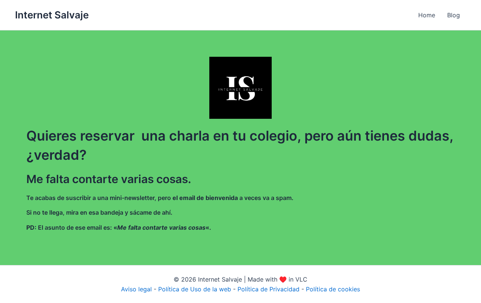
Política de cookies (333, 289)
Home (426, 15)
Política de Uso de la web (194, 289)
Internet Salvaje (52, 15)
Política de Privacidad (268, 289)
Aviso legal (136, 289)
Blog (453, 15)
